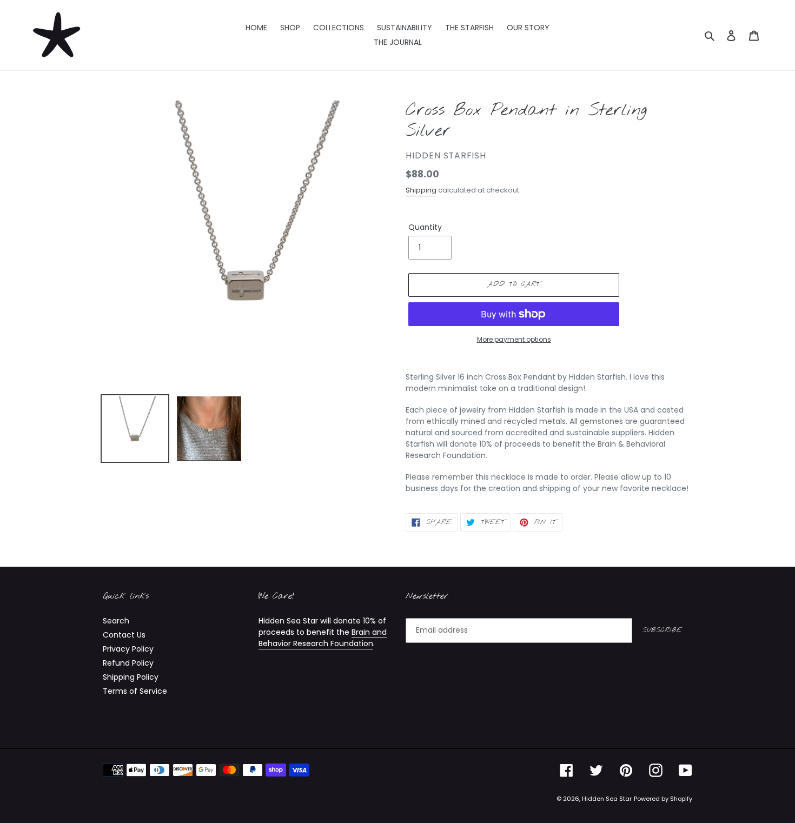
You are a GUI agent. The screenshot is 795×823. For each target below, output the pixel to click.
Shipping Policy (130, 677)
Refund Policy (128, 663)
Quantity (425, 227)
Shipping (421, 190)
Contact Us (124, 634)
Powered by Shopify (663, 798)
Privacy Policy (128, 648)
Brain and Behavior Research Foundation (323, 638)
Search (116, 620)
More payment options (514, 339)
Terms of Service (135, 691)
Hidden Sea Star (607, 798)
